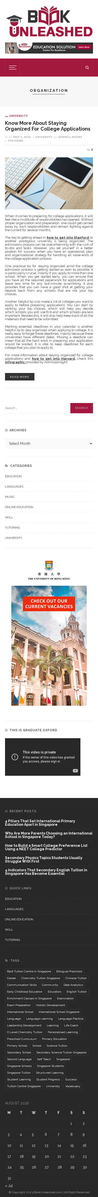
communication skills (22, 985)
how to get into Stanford (68, 237)
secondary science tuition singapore (61, 1052)
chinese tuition (76, 978)
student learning (19, 1079)
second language (19, 1059)
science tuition (56, 1045)
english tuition (77, 991)
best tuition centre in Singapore (29, 971)
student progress (48, 1079)
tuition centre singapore (24, 1086)
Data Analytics (73, 985)
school (36, 1045)
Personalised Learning (63, 1032)
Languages (14, 486)
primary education (54, 1039)
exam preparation (19, 1005)
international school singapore (59, 1012)
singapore (63, 1059)
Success (71, 1079)
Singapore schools (19, 1066)
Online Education (19, 507)
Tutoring (12, 527)
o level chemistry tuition (24, 1032)
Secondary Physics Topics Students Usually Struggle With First (43, 859)
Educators (54, 991)
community (50, 985)
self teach (44, 1059)
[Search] (87, 68)
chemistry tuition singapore (40, 978)
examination (65, 998)
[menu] (12, 68)
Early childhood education (24, 991)
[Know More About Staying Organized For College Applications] (49, 183)
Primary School (17, 1045)
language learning (39, 1018)
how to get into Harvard (53, 358)
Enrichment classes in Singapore (29, 998)
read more (19, 376)
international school (20, 1012)
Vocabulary (72, 1086)
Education (13, 476)
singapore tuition (19, 1072)
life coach (71, 1025)
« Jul (9, 1186)
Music (10, 497)
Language (14, 1018)
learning (53, 1025)
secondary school (19, 1052)
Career (11, 978)
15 (72, 1145)
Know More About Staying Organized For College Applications (47, 126)
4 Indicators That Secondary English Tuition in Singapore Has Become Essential (46, 871)
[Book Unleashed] (49, 21)
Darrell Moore (70, 136)
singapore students (50, 1066)
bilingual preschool (69, 971)
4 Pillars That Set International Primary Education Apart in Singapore (40, 823)
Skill (9, 517)
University (18, 115)
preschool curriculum (22, 1039)
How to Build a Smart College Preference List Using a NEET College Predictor (46, 847)
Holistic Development (50, 1005)
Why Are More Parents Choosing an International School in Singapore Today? (48, 835)
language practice (70, 1018)
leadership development (24, 1025)
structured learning (50, 1072)
